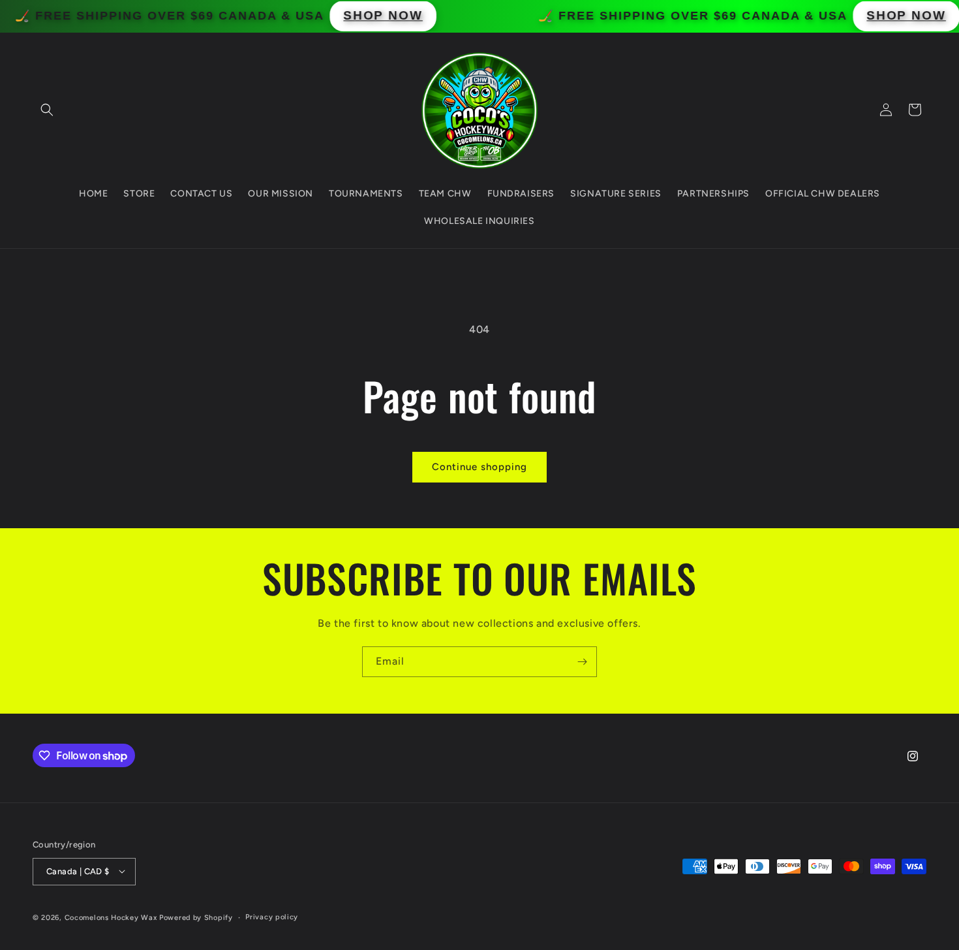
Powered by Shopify (196, 917)
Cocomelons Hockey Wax (112, 917)
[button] (47, 109)
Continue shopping (479, 467)
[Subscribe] (582, 661)
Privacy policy (271, 916)
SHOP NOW (408, 15)
